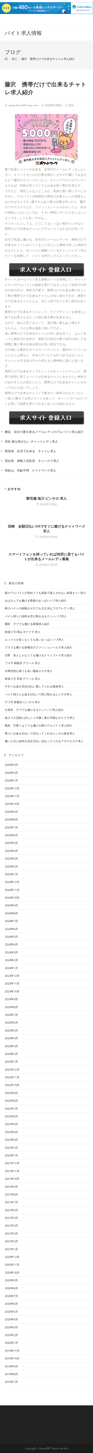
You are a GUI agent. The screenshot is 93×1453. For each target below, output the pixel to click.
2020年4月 (11, 1319)
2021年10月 (12, 1179)
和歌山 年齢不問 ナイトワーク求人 (30, 470)
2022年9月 (11, 1093)
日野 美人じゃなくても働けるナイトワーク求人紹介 (38, 655)
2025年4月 (11, 851)
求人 (71, 105)
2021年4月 (11, 1225)
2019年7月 (11, 1382)
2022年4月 (11, 1132)
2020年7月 (11, 1296)
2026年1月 (11, 780)
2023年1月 (11, 1061)
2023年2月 (11, 1054)
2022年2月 (11, 1148)
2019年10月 (12, 1358)
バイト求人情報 (23, 32)
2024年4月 (11, 944)
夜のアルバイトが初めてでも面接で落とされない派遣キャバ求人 (45, 593)
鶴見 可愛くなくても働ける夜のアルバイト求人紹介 (38, 725)
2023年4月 (11, 1038)
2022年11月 (12, 1077)
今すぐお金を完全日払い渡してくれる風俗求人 (34, 686)
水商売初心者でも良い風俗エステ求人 (29, 671)
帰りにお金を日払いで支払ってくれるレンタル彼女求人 (40, 733)
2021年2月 (11, 1241)
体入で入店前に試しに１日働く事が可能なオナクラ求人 (40, 718)
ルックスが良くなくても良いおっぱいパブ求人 (34, 640)
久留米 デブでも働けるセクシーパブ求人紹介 (34, 710)
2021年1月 (11, 1249)
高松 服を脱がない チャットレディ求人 (31, 441)
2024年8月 (11, 913)
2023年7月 (11, 1015)
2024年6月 (11, 929)
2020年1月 (11, 1343)
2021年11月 (12, 1171)
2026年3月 (11, 765)
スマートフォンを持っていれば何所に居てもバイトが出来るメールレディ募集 (46, 556)
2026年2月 (11, 773)
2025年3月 (11, 858)
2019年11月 (12, 1351)
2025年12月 (12, 788)
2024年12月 (12, 882)
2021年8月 (11, 1194)
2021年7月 (11, 1202)
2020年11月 (12, 1264)
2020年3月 (11, 1327)
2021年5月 (11, 1218)
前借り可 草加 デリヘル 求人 (22, 679)
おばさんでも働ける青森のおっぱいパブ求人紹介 (36, 600)
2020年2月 (11, 1335)
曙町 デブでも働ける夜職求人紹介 (27, 624)
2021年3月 (11, 1233)
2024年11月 (12, 890)
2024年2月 (11, 960)
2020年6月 (11, 1304)
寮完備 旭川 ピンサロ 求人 (46, 498)
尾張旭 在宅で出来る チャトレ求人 (30, 451)
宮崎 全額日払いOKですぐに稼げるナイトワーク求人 (46, 528)
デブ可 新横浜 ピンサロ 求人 (22, 702)
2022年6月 (11, 1116)
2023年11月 (12, 983)
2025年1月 (11, 874)
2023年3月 (11, 1046)
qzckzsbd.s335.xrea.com (23, 105)
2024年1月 (11, 968)
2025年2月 (11, 866)
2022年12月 (12, 1069)
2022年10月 (12, 1085)
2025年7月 (11, 827)
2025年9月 (11, 812)
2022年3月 (11, 1140)
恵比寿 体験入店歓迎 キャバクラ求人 (32, 461)
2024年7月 (11, 921)
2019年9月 (11, 1366)
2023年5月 (11, 1030)
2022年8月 (11, 1101)
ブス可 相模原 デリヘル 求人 (22, 663)
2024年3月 (11, 952)
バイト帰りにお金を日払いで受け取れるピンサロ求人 (38, 694)
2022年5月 (11, 1124)
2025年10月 (12, 804)
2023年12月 (12, 976)
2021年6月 (11, 1210)
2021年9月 (11, 1187)
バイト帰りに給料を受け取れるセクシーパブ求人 (36, 616)
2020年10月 (12, 1272)
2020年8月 (11, 1288)
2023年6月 (11, 1022)
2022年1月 (11, 1155)
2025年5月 (11, 843)
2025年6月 (11, 835)
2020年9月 (11, 1280)
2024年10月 (12, 897)
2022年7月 (11, 1108)
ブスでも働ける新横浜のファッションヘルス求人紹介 (38, 647)
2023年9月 (11, 999)
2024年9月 (11, 905)
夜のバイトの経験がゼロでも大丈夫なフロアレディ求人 (40, 608)
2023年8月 (11, 1007)
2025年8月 (11, 819)
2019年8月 (11, 1374)
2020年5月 (11, 1311)
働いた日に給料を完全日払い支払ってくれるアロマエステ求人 (44, 741)
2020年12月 (12, 1257)
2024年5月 (11, 937)
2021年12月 (12, 1163)
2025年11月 (12, 796)
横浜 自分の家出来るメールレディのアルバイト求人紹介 (44, 432)
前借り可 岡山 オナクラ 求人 (22, 632)
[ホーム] (6, 59)
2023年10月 (12, 991)
